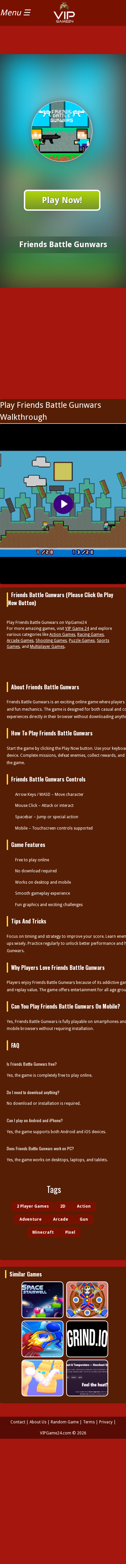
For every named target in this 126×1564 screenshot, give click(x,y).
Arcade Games (20, 640)
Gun (84, 1219)
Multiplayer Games (47, 646)
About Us (38, 1422)
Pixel (70, 1232)
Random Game (65, 1422)
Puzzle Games (82, 640)
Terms (89, 1422)
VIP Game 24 (77, 628)
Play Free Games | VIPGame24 (79, 17)
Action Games (62, 634)
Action (84, 1206)
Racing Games (90, 634)
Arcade (60, 1219)
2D (63, 1206)
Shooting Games (51, 640)
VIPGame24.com (55, 1433)
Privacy (106, 1422)
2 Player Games (33, 1206)
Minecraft (43, 1232)
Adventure (30, 1219)
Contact (17, 1422)
